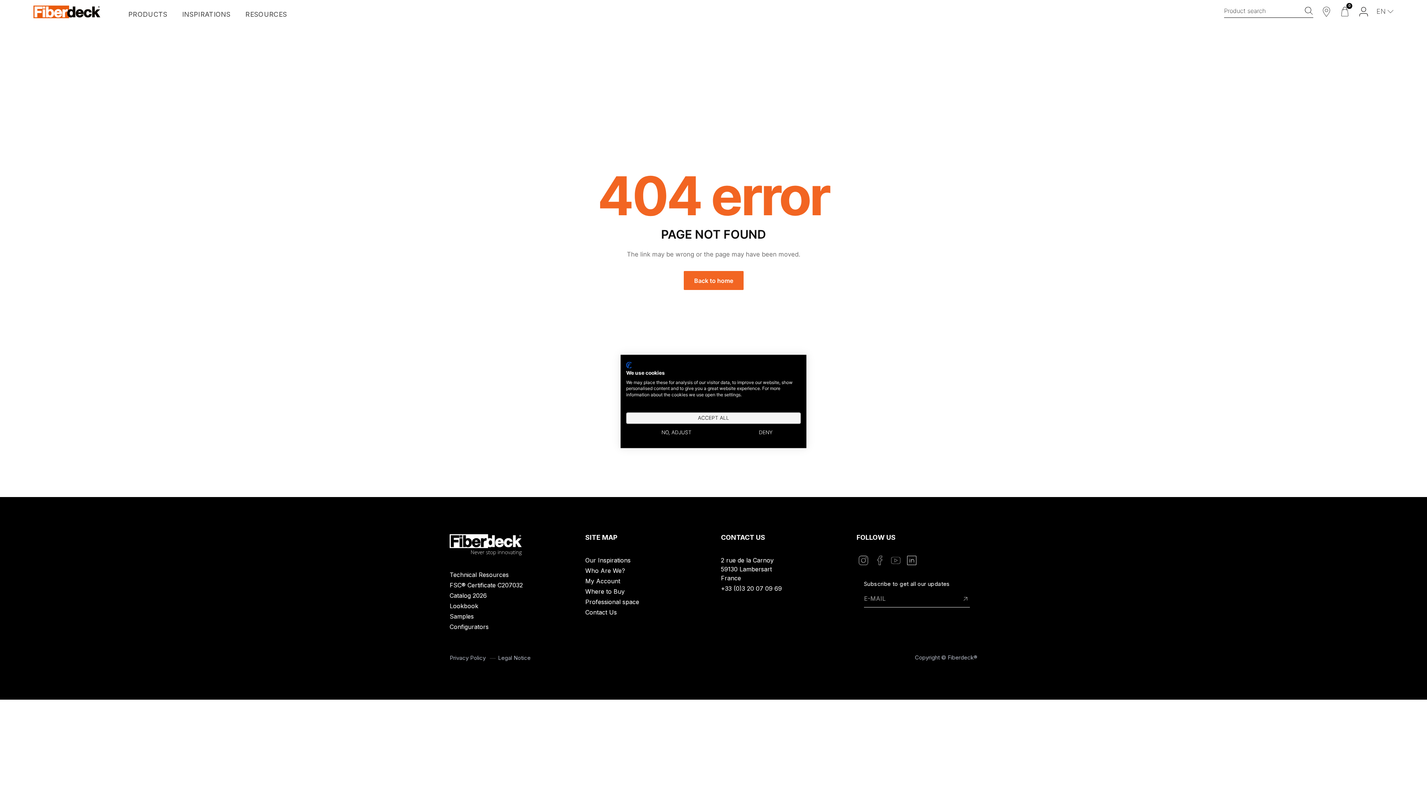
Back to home (713, 280)
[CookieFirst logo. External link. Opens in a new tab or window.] (629, 365)
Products (147, 14)
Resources (266, 14)
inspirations (206, 14)
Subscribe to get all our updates (907, 583)
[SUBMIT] (965, 599)
